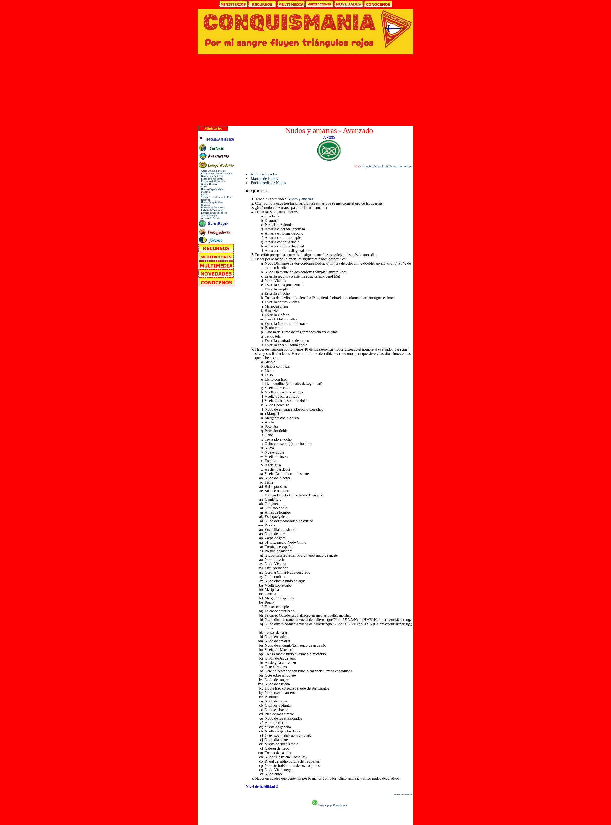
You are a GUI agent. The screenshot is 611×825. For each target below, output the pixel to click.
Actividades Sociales (209, 218)
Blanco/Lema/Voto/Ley (210, 176)
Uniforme (204, 205)
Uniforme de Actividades (211, 207)
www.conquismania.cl (402, 794)
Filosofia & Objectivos (210, 178)
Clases (202, 186)
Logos (202, 194)
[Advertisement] (305, 90)
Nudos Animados (264, 174)
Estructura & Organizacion (212, 181)
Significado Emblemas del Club (215, 197)
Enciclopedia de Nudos (268, 183)
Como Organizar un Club (212, 171)
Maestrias (204, 192)
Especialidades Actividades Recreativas (387, 166)
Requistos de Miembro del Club (215, 173)
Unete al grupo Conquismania (332, 805)
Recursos (204, 199)
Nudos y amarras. (301, 199)
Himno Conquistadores (210, 202)
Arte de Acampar (207, 215)
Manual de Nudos (264, 178)
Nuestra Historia (207, 184)
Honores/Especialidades (211, 189)
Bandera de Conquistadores (212, 212)
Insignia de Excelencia (210, 210)
